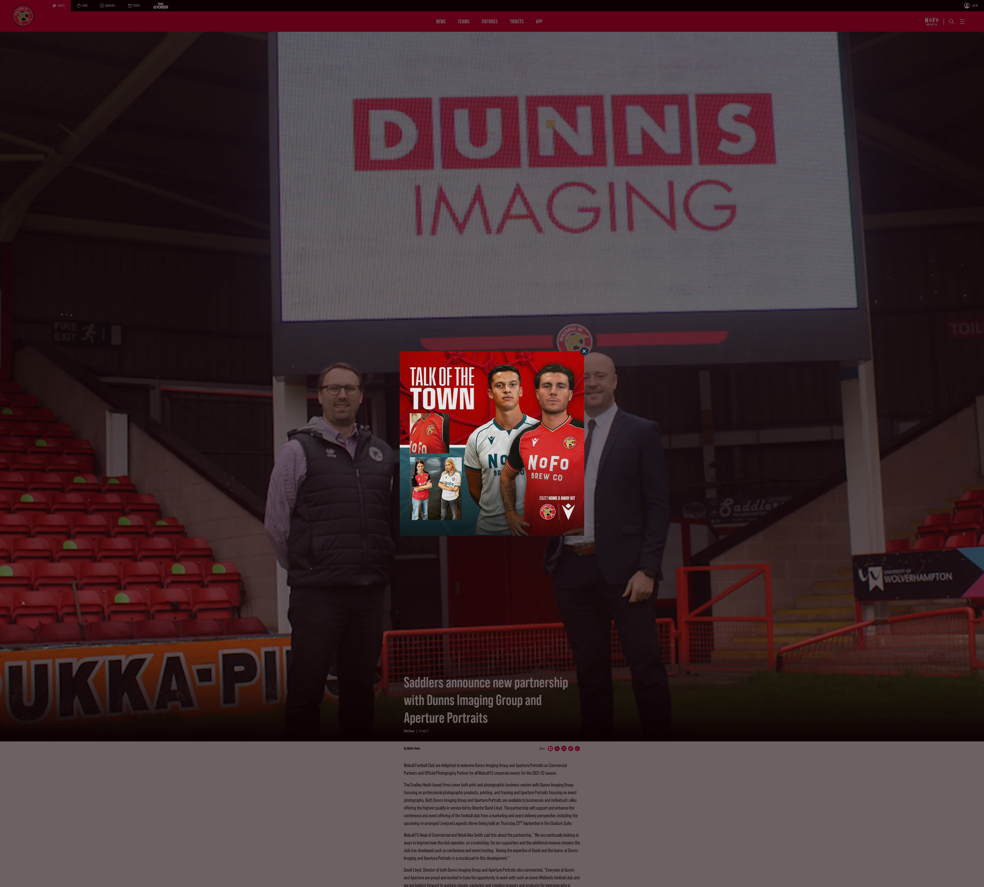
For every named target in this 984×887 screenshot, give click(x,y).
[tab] (584, 351)
